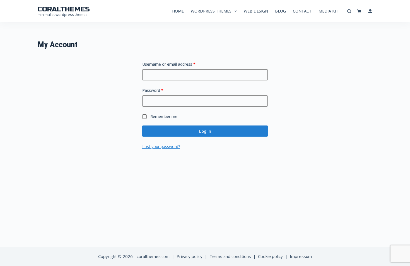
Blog (280, 11)
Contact (302, 11)
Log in (205, 131)
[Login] (370, 11)
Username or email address (176, 64)
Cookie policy (270, 256)
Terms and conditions (230, 256)
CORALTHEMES (64, 9)
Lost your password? (161, 146)
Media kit (328, 11)
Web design (256, 11)
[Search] (349, 11)
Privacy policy (189, 256)
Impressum (301, 256)
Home (178, 11)
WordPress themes (211, 11)
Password (160, 90)
